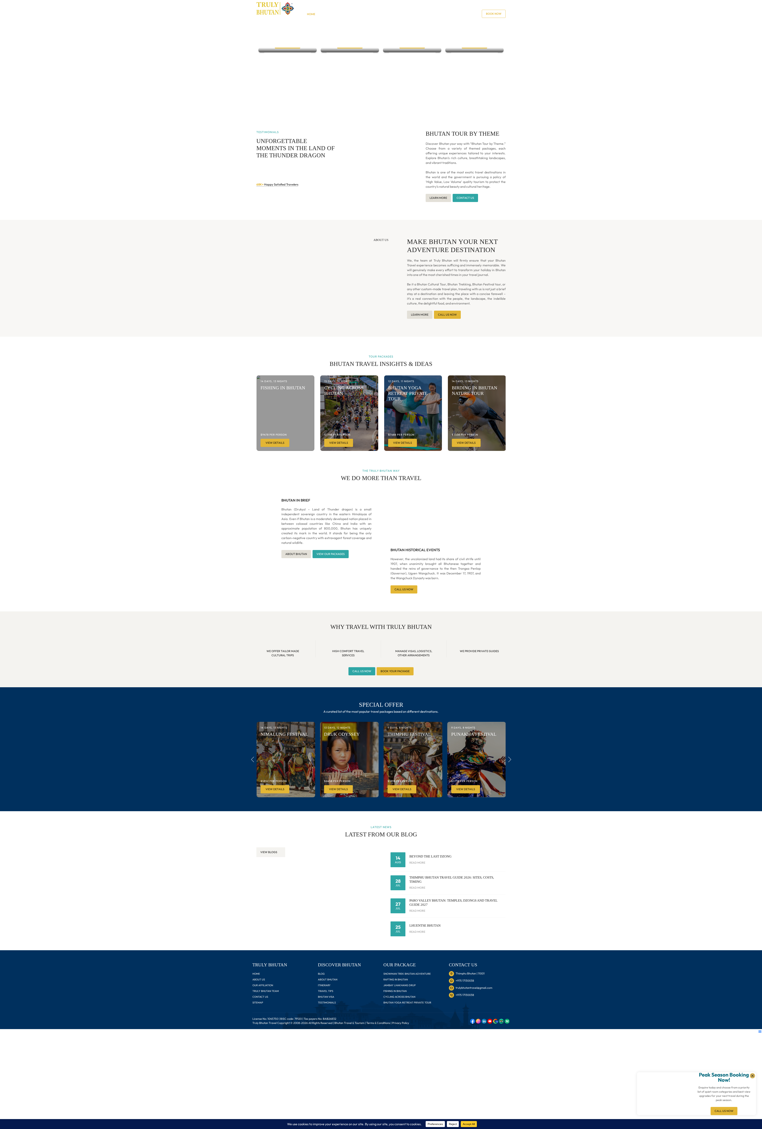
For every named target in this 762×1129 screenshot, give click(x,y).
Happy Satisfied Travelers (277, 184)
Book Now (493, 13)
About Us (426, 14)
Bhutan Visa (394, 14)
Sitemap (257, 1002)
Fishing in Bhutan (395, 991)
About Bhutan (330, 14)
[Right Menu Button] (760, 1031)
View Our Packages (331, 554)
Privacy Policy (400, 1023)
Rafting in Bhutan (395, 979)
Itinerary (352, 14)
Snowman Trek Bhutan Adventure (407, 973)
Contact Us (446, 14)
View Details (274, 443)
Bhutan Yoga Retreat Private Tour (407, 1002)
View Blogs (268, 852)
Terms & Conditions (378, 1023)
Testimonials (327, 1002)
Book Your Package (395, 671)
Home (311, 14)
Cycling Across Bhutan (399, 996)
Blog (411, 14)
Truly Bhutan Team (265, 991)
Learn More (438, 198)
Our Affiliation (262, 985)
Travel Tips (372, 14)
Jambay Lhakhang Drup (399, 985)
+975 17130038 (357, 7)
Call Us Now (724, 1111)
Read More (417, 862)
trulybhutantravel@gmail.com (398, 7)
